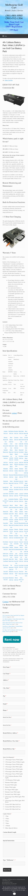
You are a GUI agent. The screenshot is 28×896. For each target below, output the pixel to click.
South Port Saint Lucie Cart (21, 555)
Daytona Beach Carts (26, 446)
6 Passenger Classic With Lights (14, 769)
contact (14, 413)
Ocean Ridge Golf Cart (11, 525)
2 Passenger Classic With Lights (14, 759)
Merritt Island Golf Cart (11, 507)
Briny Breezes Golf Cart (11, 439)
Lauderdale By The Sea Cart (21, 495)
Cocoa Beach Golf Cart (21, 439)
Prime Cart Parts (9, 80)
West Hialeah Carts (26, 573)
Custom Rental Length (9, 832)
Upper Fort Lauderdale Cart (16, 567)
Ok (14, 893)
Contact (6, 601)
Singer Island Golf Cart (21, 549)
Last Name (6, 674)
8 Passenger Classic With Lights (14, 774)
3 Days (7, 818)
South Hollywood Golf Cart (16, 555)
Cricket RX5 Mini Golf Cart (13, 806)
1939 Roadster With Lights (12, 780)
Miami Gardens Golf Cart (26, 507)
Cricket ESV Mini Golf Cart (13, 804)
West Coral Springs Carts (16, 573)
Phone (5, 710)
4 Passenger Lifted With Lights (13, 766)
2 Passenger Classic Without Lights (14, 762)
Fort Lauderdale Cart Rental (16, 458)
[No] (26, 890)
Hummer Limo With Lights (12, 792)
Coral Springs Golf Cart (16, 446)
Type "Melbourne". (9, 860)
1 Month (7, 825)
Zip (4, 696)
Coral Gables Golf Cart (11, 446)
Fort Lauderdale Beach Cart (11, 458)
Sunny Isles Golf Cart (16, 561)
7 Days (7, 823)
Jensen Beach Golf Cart (11, 483)
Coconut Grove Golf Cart (5, 446)
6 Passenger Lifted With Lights (13, 771)
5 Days (7, 821)
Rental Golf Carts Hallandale (11, 543)
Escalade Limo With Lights (12, 794)
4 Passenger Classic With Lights (14, 764)
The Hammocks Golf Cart (11, 567)
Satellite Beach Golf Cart (11, 549)
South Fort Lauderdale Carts (11, 555)
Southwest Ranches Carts (26, 555)
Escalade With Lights (11, 785)
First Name (7, 667)
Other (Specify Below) (11, 828)
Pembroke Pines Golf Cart (26, 531)
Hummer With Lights (11, 782)
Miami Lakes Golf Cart (11, 513)
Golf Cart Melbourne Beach (16, 464)
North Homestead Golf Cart (11, 519)
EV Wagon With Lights (11, 789)
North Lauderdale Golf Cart (16, 519)
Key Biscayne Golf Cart (11, 489)
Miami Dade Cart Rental (21, 507)
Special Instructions (8, 841)
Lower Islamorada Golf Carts (5, 500)
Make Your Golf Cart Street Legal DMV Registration (14, 24)
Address (6, 680)
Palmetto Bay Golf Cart (16, 531)
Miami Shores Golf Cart (16, 513)
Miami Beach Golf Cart (16, 507)
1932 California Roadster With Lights (13, 776)
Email (5, 704)
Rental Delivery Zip (9, 749)
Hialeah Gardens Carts (16, 470)
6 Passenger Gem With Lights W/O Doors (14, 801)
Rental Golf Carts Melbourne (21, 543)
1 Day (6, 816)
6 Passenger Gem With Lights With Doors (15, 797)
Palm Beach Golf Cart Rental (11, 531)
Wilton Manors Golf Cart (21, 579)
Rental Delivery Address (10, 733)
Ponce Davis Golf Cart (21, 537)
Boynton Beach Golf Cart (5, 439)
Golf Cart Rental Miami (11, 464)
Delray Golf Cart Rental (16, 452)
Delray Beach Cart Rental (11, 452)
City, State (6, 688)
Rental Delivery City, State (11, 741)
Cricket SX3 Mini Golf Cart (12, 809)
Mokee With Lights (10, 787)
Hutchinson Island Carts (16, 477)
